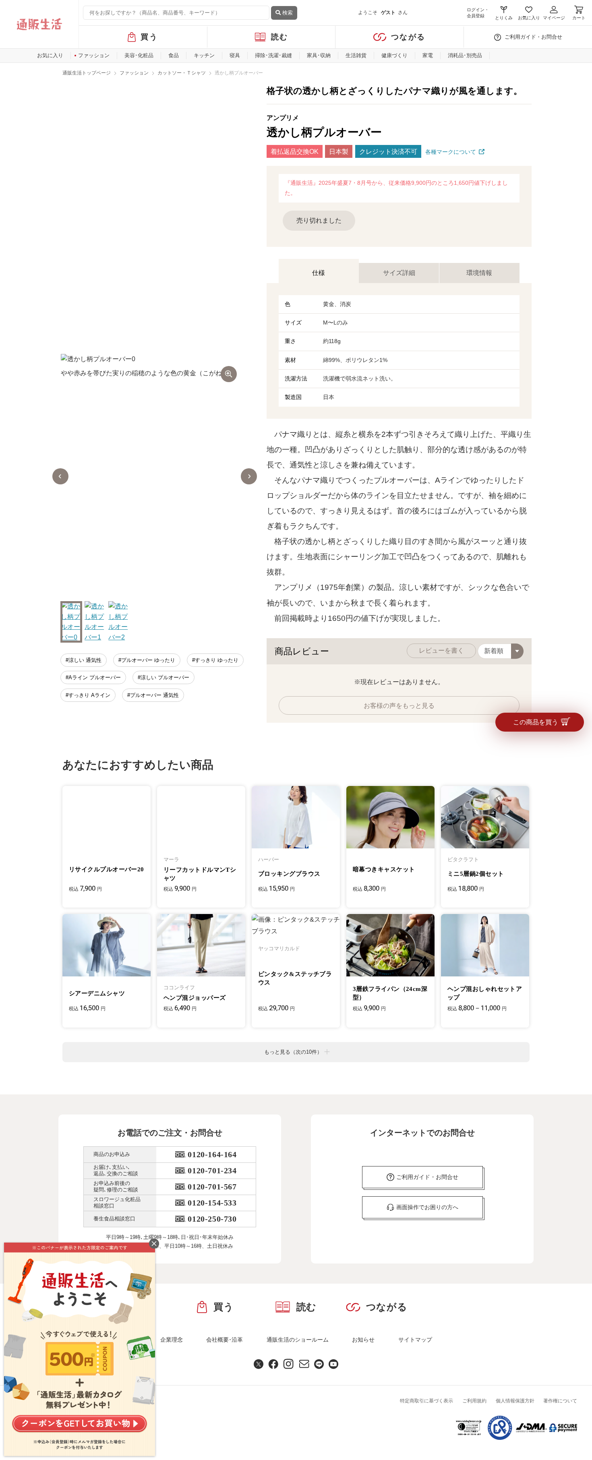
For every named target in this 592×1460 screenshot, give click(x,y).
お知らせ (363, 1339)
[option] (154, 477)
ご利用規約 (474, 1401)
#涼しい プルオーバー (163, 677)
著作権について (560, 1401)
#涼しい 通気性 (83, 660)
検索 (287, 13)
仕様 (318, 272)
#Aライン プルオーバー (93, 677)
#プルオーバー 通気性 (153, 695)
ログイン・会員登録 (478, 12)
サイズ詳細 (399, 272)
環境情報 (479, 272)
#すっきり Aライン (88, 695)
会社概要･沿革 (224, 1339)
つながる (408, 37)
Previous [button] (60, 476)
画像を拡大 (229, 374)
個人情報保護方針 (515, 1401)
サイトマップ (415, 1339)
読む (279, 37)
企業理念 (171, 1339)
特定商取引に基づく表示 (426, 1401)
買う (149, 37)
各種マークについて (450, 152)
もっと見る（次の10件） (293, 1052)
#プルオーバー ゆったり (146, 660)
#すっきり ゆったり (215, 660)
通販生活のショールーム (298, 1339)
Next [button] (249, 476)
